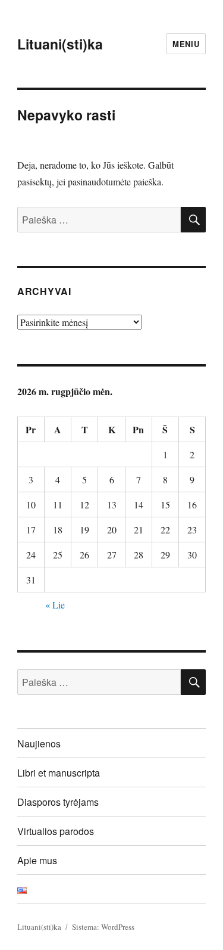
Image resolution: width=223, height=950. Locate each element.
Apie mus (37, 860)
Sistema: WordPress (103, 926)
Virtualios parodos (55, 831)
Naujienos (39, 743)
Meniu (185, 43)
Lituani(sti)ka (60, 44)
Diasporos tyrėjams (58, 802)
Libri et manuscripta (58, 773)
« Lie (55, 604)
